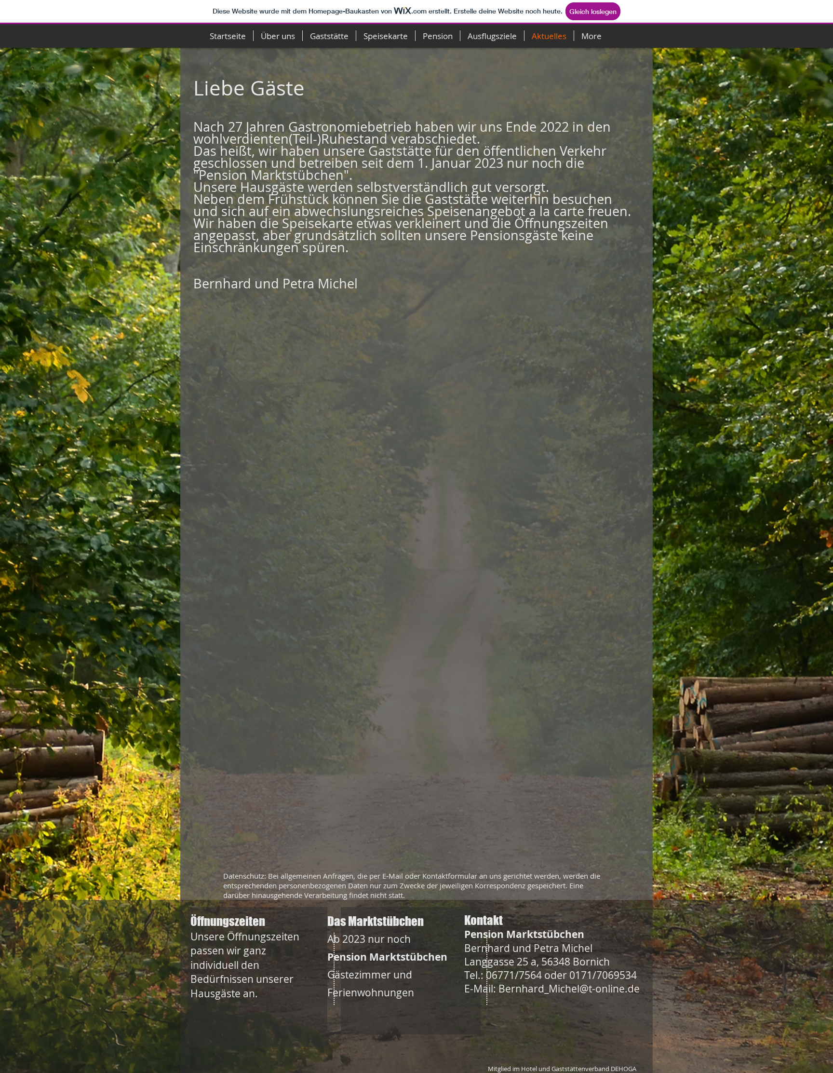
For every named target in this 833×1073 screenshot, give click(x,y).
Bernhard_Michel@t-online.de (569, 988)
